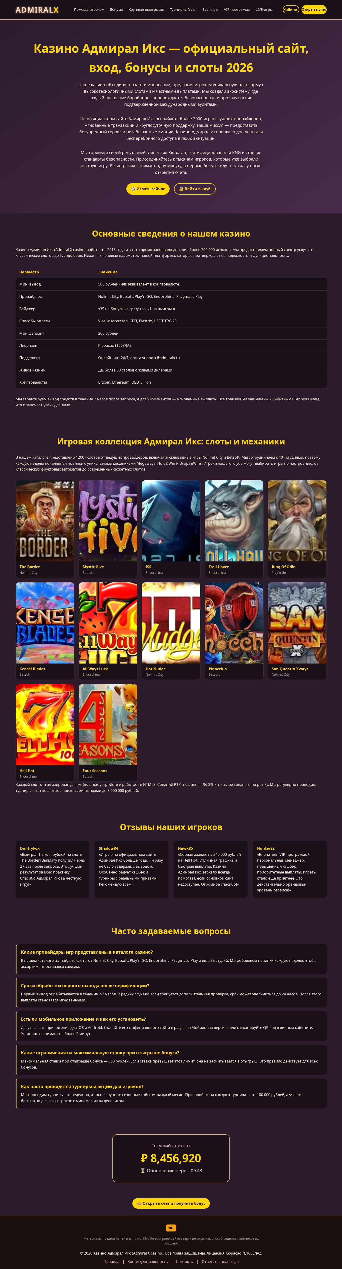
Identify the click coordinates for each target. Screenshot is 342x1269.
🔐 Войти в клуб (195, 188)
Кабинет (291, 9)
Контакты (185, 1261)
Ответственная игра (220, 1261)
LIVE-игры (264, 9)
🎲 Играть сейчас (148, 188)
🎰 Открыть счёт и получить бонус (171, 1203)
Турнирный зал (183, 9)
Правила (111, 1261)
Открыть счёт (314, 9)
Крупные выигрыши (146, 9)
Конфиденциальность (147, 1261)
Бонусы (116, 9)
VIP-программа (237, 9)
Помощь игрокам (89, 9)
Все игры (210, 9)
